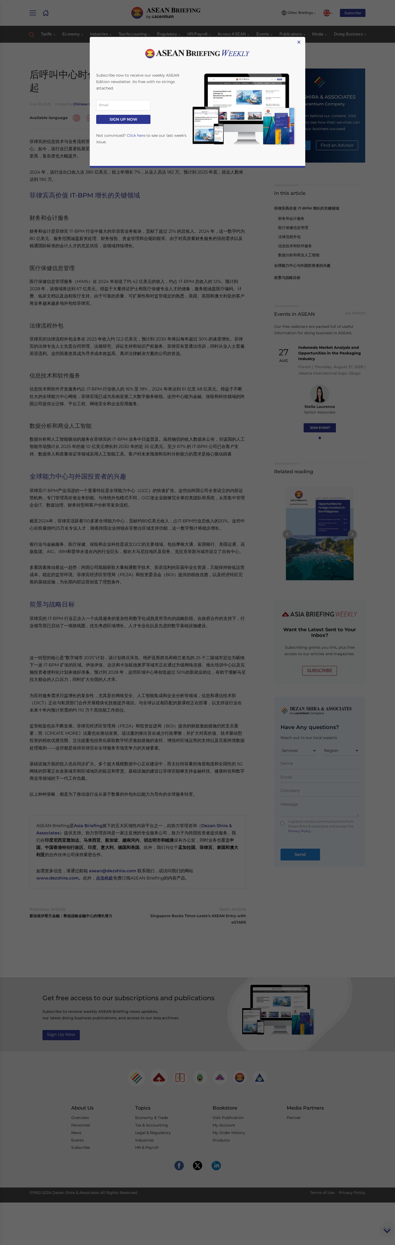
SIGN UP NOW (123, 119)
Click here (136, 135)
